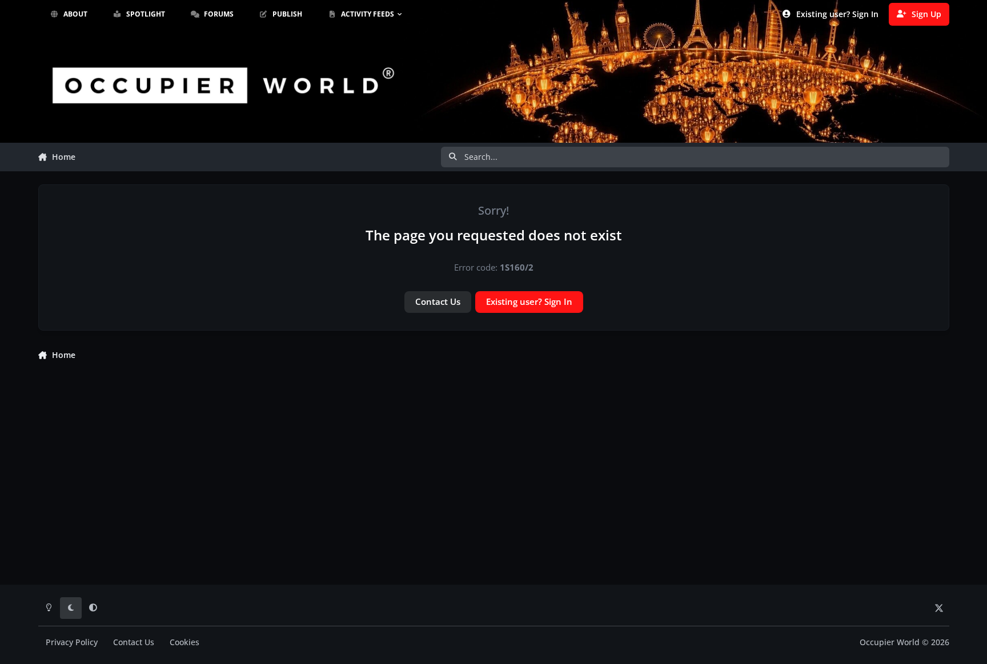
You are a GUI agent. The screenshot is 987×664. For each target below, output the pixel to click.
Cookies (184, 642)
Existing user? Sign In (529, 301)
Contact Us (437, 301)
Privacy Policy (72, 642)
